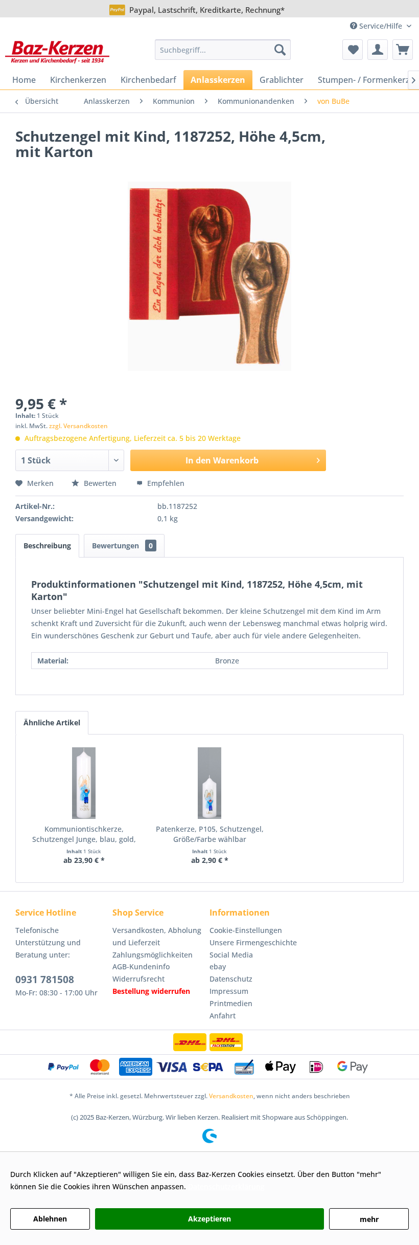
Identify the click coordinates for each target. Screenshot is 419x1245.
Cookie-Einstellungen (246, 930)
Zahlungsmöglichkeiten (152, 955)
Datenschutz (231, 979)
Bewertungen (122, 545)
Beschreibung (47, 545)
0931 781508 (44, 979)
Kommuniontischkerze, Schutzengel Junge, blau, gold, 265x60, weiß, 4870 (84, 834)
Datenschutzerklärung (226, 1186)
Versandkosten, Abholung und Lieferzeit (156, 936)
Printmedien (231, 1003)
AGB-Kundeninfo (141, 966)
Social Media (231, 955)
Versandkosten (231, 1096)
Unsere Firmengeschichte (253, 942)
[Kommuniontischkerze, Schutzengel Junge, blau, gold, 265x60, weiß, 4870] (84, 783)
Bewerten (100, 483)
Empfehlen (164, 483)
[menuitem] (223, 49)
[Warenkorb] (402, 49)
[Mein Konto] (377, 49)
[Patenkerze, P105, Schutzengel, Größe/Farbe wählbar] (209, 783)
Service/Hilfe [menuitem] (380, 26)
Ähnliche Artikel (52, 722)
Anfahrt (223, 1015)
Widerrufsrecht (138, 979)
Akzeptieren (209, 1219)
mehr (369, 1219)
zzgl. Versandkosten (78, 425)
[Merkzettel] (352, 49)
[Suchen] (280, 49)
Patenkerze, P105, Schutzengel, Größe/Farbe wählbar (210, 834)
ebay (218, 966)
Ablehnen (50, 1219)
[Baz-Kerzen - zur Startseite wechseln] (57, 52)
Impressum (229, 991)
